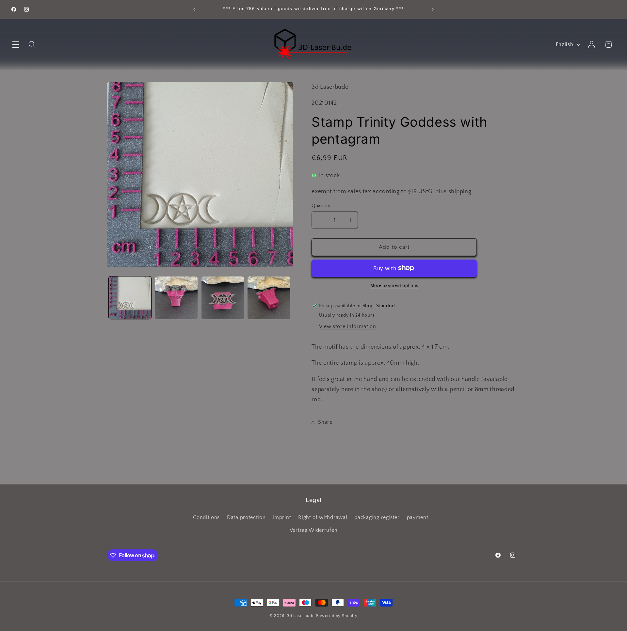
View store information (347, 326)
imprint (282, 517)
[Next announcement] (433, 9)
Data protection (246, 517)
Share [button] (325, 422)
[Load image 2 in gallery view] (176, 297)
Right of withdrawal (322, 517)
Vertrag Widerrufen (313, 530)
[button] (16, 44)
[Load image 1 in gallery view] (130, 297)
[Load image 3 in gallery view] (222, 297)
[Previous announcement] (194, 9)
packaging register (376, 517)
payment (417, 517)
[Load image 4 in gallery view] (269, 297)
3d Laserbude (301, 615)
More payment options (394, 285)
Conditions (206, 517)
